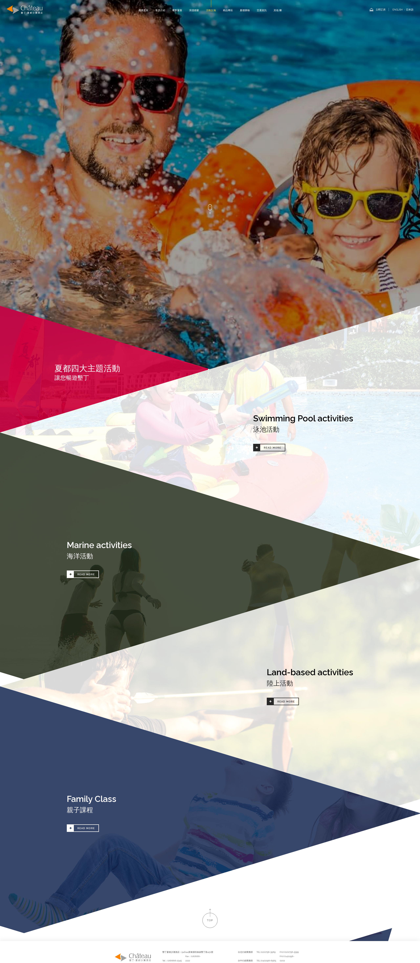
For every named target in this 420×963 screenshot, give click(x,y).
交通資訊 (262, 10)
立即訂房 (381, 9)
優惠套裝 (143, 10)
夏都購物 (245, 10)
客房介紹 (160, 10)
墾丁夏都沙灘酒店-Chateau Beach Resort (24, 9)
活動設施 (211, 10)
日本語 (409, 9)
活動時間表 (224, 396)
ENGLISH (398, 9)
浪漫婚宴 (194, 10)
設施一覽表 (196, 396)
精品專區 (228, 10)
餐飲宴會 (177, 10)
